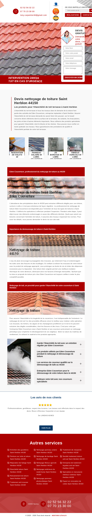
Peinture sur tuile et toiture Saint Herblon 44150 (20, 457)
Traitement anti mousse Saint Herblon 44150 (19, 483)
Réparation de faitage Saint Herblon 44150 (20, 464)
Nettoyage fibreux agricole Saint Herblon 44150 (46, 464)
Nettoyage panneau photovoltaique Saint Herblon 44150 (44, 481)
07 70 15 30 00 (27, 11)
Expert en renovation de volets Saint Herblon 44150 (73, 482)
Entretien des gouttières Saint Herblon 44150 (19, 451)
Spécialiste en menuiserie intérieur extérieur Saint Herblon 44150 (72, 474)
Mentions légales (59, 515)
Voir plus (46, 428)
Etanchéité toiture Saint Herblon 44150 (19, 470)
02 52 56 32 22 (27, 7)
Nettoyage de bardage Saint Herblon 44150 (47, 457)
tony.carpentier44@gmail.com (33, 15)
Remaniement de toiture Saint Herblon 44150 (19, 477)
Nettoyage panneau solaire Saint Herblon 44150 (46, 451)
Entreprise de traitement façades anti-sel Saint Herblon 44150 (72, 465)
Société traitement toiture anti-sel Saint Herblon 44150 (73, 457)
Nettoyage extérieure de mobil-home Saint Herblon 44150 (46, 472)
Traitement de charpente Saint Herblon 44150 (72, 451)
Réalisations (73, 15)
